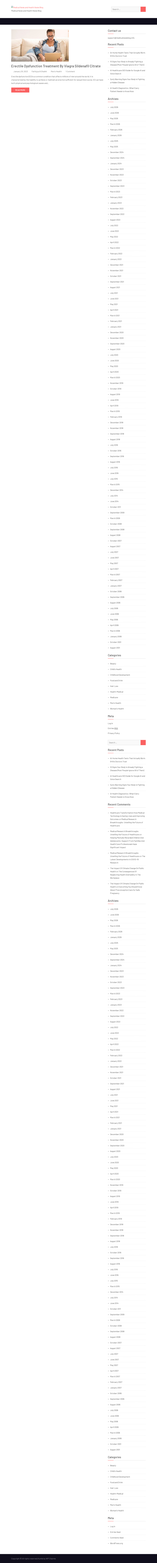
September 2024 (117, 158)
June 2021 (114, 298)
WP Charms (51, 1558)
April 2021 (114, 310)
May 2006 (114, 619)
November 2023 (117, 175)
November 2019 (116, 383)
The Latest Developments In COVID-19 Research (127, 859)
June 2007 (114, 557)
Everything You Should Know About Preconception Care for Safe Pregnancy (126, 890)
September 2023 (117, 186)
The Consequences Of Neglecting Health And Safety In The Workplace (125, 874)
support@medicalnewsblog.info (121, 38)
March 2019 (115, 411)
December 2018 (116, 422)
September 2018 (117, 434)
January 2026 (116, 135)
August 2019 (115, 394)
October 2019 (115, 389)
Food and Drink (116, 680)
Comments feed (116, 1537)
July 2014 (114, 495)
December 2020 (117, 332)
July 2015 (114, 479)
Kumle (40, 1558)
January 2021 (115, 327)
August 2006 (115, 602)
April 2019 (114, 405)
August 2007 (115, 546)
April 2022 (114, 242)
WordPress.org (116, 1543)
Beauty (113, 663)
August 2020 (115, 349)
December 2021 (116, 265)
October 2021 (115, 276)
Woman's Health (117, 708)
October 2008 (116, 524)
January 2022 (116, 259)
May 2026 (114, 118)
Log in (110, 723)
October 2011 (115, 507)
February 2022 (116, 253)
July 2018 (114, 445)
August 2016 (115, 462)
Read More (20, 90)
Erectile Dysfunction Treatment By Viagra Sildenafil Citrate (56, 66)
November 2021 (116, 270)
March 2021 (115, 315)
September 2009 (117, 512)
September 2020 (117, 343)
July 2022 (114, 225)
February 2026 (116, 129)
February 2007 (116, 580)
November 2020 (117, 338)
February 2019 (116, 417)
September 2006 (117, 597)
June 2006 (114, 614)
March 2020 (115, 377)
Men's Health (56, 71)
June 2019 (114, 400)
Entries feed (115, 1532)
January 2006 (116, 636)
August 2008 (115, 535)
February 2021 (116, 321)
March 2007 (115, 574)
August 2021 (115, 287)
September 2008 (117, 529)
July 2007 (114, 552)
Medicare (114, 697)
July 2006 (114, 608)
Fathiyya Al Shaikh (39, 71)
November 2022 (117, 208)
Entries (113, 728)
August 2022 (115, 220)
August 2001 (115, 648)
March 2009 (115, 518)
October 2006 (116, 591)
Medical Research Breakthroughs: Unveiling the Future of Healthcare (126, 822)
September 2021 (117, 282)
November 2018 (116, 428)
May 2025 (114, 146)
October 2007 (115, 541)
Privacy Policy (114, 733)
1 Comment (70, 71)
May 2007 (114, 563)
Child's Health (116, 669)
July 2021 (114, 293)
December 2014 (116, 490)
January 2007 (115, 586)
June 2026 (114, 113)
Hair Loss (114, 686)
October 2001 (115, 642)
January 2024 (116, 163)
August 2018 (115, 439)
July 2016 (114, 467)
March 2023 (115, 191)
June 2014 (114, 501)
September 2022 (117, 214)
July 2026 (114, 107)
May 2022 (114, 236)
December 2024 (117, 152)
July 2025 (114, 141)
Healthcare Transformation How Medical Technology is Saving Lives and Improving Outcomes (127, 816)
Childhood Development (120, 675)
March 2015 (115, 484)
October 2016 (115, 450)
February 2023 (116, 197)
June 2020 (114, 360)
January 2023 (116, 203)
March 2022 (115, 248)
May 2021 (114, 304)
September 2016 (117, 456)
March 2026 (115, 124)
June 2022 (114, 231)
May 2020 (114, 366)
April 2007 (114, 569)
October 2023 (116, 180)
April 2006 (114, 625)
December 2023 (117, 169)
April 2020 (114, 372)
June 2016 (114, 473)
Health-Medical (116, 692)
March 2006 (115, 631)
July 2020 (114, 355)
